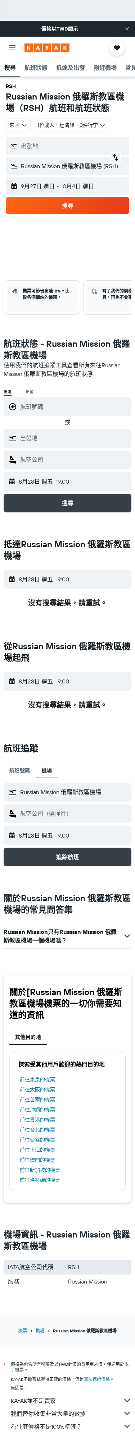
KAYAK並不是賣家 (33, 1400)
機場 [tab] (47, 770)
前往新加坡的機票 (40, 1170)
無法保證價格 (97, 1379)
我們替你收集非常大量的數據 (48, 1413)
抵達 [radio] (8, 392)
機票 (22, 1330)
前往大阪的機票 (37, 1089)
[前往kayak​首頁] (46, 47)
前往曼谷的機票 (37, 1140)
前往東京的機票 (37, 1079)
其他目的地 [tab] (28, 1037)
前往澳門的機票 (37, 1160)
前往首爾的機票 (37, 1099)
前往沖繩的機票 (37, 1109)
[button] (127, 29)
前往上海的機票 (37, 1150)
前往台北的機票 (37, 1129)
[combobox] (74, 438)
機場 (40, 1330)
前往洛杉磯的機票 (40, 1180)
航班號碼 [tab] (19, 770)
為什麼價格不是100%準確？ (46, 1426)
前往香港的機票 (37, 1119)
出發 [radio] (30, 392)
